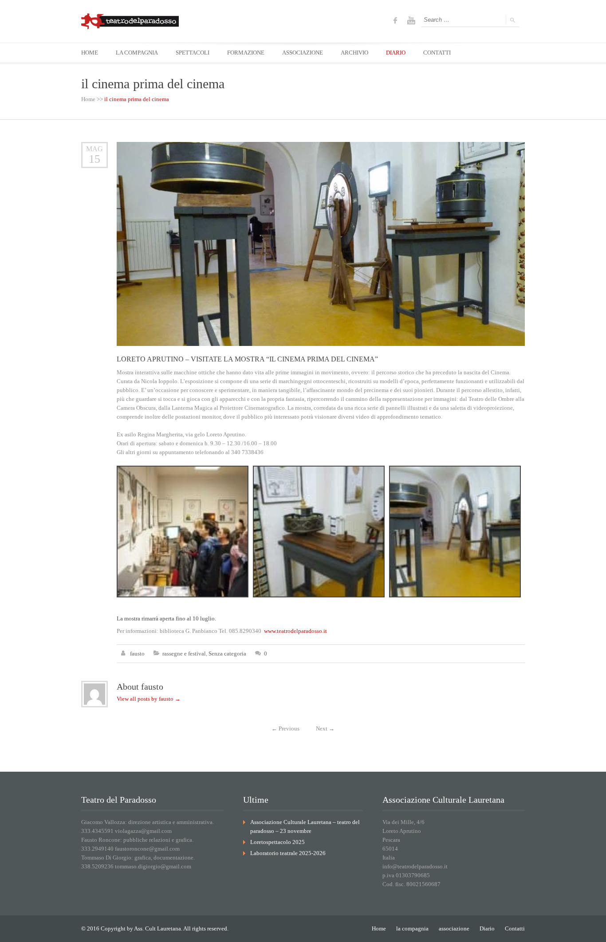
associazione (454, 928)
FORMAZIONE (245, 52)
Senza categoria (227, 653)
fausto (137, 653)
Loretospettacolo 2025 (277, 842)
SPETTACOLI (192, 52)
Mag (94, 149)
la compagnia (412, 928)
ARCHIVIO (354, 52)
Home (88, 99)
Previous (285, 728)
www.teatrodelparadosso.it (295, 631)
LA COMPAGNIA (137, 52)
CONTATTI (437, 52)
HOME (89, 52)
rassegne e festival (184, 653)
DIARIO (395, 52)
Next (325, 728)
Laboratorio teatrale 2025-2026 (288, 853)
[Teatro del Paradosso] (130, 21)
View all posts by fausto (149, 698)
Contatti (515, 928)
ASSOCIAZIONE (302, 52)
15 (94, 159)
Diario (487, 928)
